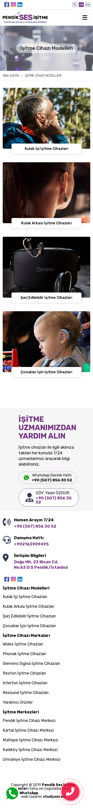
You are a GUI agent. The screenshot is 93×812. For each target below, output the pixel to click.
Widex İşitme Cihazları (23, 644)
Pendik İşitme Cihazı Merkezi (29, 721)
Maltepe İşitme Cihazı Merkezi (30, 740)
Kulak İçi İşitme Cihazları (25, 597)
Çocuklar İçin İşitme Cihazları (29, 626)
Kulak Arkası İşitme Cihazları (28, 606)
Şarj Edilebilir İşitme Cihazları (29, 616)
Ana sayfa (11, 75)
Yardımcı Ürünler (18, 702)
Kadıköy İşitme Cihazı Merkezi (30, 750)
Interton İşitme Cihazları (25, 683)
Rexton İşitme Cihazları (24, 673)
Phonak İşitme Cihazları (24, 654)
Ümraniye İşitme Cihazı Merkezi (31, 759)
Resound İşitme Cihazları (26, 693)
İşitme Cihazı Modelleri (43, 75)
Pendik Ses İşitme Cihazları (43, 787)
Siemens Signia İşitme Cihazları (31, 663)
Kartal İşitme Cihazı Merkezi (28, 730)
